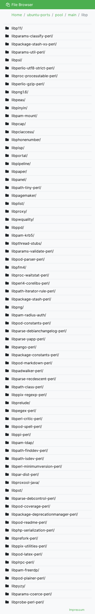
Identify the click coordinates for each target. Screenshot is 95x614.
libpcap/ (19, 123)
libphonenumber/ (26, 139)
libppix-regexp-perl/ (29, 394)
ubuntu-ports (38, 14)
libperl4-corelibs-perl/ (31, 283)
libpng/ (18, 307)
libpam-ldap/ (23, 442)
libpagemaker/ (24, 195)
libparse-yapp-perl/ (28, 339)
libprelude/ (21, 402)
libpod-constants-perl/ (31, 323)
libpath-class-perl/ (28, 387)
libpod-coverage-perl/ (31, 506)
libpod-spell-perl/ (27, 426)
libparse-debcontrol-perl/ (34, 498)
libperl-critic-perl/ (27, 418)
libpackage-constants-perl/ (35, 355)
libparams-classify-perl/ (32, 36)
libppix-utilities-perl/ (29, 546)
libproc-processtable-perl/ (35, 75)
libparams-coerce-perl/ (32, 594)
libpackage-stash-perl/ (31, 299)
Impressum (76, 609)
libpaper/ (19, 171)
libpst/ (17, 490)
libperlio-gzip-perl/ (28, 84)
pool (59, 14)
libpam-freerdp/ (25, 570)
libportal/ (20, 155)
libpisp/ (18, 147)
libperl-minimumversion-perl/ (37, 466)
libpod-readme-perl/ (29, 522)
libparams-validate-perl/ (33, 251)
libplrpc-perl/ (23, 562)
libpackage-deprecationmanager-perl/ (45, 514)
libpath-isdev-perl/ (28, 458)
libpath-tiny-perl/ (26, 187)
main (72, 14)
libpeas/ (18, 99)
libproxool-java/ (25, 482)
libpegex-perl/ (24, 410)
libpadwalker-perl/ (27, 370)
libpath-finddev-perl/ (30, 450)
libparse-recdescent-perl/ (34, 378)
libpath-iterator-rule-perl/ (34, 291)
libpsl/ (17, 60)
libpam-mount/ (24, 115)
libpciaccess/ (23, 131)
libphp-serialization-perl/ (33, 530)
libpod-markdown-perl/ (32, 363)
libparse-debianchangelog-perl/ (39, 331)
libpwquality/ (23, 219)
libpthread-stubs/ (27, 243)
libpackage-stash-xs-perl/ (34, 44)
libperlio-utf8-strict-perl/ (33, 68)
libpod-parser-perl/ (28, 259)
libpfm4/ (19, 267)
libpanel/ (19, 179)
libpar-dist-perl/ (25, 474)
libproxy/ (19, 211)
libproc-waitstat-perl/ (30, 275)
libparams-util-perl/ (28, 52)
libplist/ (18, 203)
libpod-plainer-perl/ (28, 578)
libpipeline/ (21, 163)
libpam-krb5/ (23, 235)
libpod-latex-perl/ (27, 554)
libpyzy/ (18, 586)
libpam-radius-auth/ (29, 315)
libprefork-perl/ (25, 538)
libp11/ (17, 28)
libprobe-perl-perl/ (28, 602)
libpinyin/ (19, 108)
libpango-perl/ (24, 347)
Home (17, 14)
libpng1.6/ (20, 92)
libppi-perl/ (21, 434)
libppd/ (18, 227)
